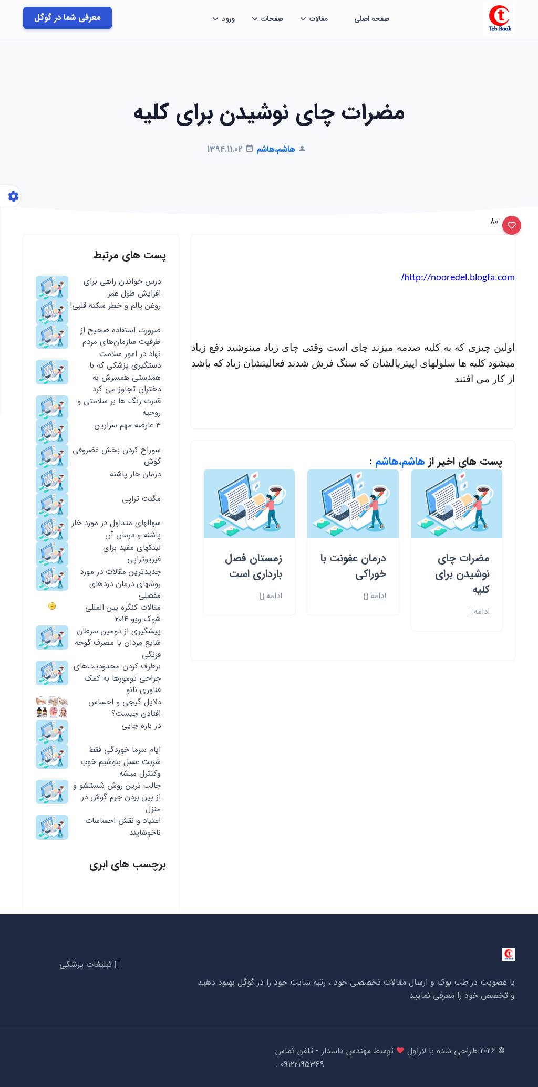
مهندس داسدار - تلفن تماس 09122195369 (323, 1057)
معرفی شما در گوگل (67, 17)
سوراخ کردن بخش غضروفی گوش (117, 456)
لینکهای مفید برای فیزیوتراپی (132, 554)
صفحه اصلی (371, 19)
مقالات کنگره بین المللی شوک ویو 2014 (123, 613)
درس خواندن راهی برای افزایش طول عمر (122, 287)
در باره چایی (141, 726)
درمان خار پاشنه (135, 474)
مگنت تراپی (141, 499)
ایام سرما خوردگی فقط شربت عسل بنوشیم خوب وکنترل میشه (120, 762)
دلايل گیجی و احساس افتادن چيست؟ (124, 708)
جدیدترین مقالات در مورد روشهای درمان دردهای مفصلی (120, 584)
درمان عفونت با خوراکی (353, 566)
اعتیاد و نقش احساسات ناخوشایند (123, 827)
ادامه (480, 612)
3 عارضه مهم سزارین (128, 426)
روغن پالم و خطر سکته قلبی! (115, 306)
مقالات (318, 19)
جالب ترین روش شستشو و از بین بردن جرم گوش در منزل (117, 798)
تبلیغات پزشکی (87, 964)
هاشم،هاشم (400, 461)
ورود (228, 19)
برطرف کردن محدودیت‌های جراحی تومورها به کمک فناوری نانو (117, 678)
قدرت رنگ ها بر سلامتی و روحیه (119, 407)
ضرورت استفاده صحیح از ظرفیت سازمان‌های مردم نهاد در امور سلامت (120, 342)
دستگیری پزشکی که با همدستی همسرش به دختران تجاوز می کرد (125, 377)
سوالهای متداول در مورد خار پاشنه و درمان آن (116, 529)
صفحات (272, 19)
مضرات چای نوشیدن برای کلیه (462, 574)
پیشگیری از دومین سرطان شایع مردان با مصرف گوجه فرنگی (118, 643)
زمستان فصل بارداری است (253, 566)
